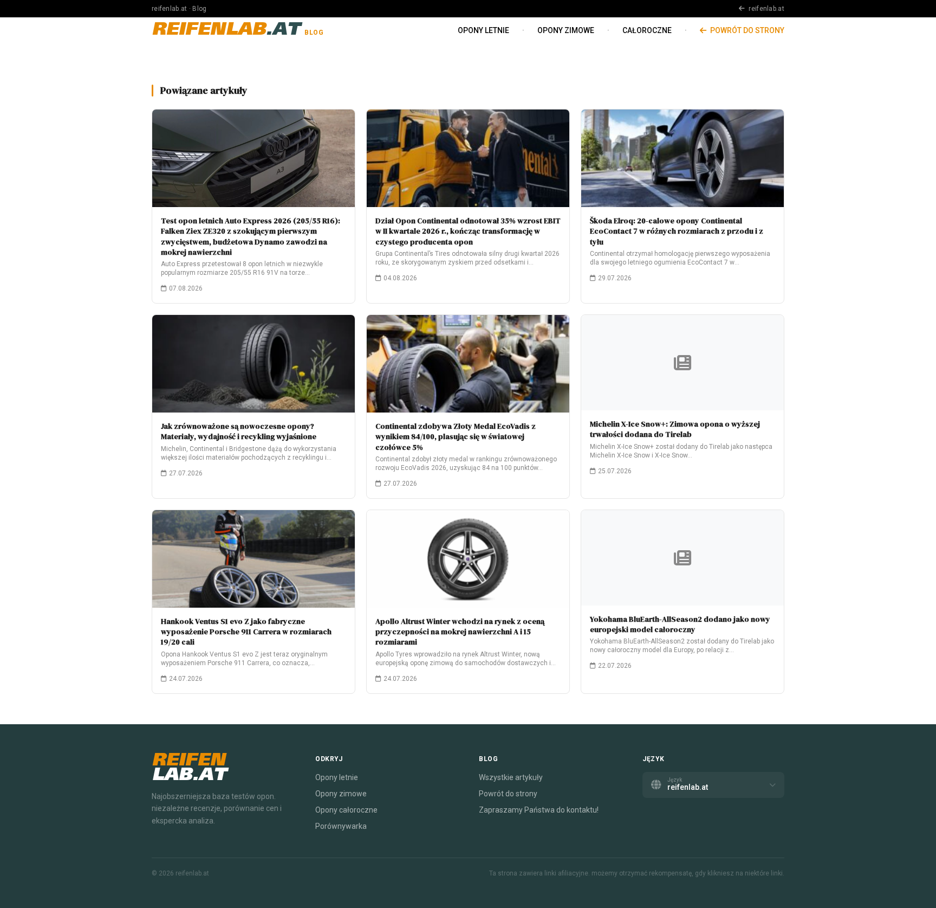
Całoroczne (647, 30)
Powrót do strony (746, 30)
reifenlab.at (765, 8)
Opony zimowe (565, 30)
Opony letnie (483, 30)
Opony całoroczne (346, 810)
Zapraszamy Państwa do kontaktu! (539, 810)
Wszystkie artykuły (511, 777)
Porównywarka (341, 826)
